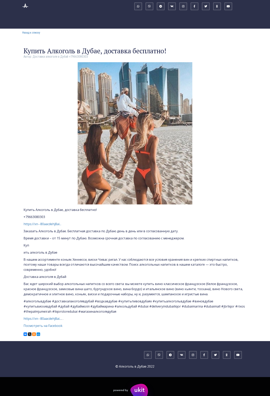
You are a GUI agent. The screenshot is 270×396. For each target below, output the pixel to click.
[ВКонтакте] (25, 334)
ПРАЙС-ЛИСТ (86, 20)
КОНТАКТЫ (202, 20)
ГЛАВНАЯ (62, 20)
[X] (29, 334)
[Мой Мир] (38, 334)
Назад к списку (31, 32)
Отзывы (225, 20)
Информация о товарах (127, 20)
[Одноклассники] (34, 334)
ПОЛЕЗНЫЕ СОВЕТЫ (170, 20)
